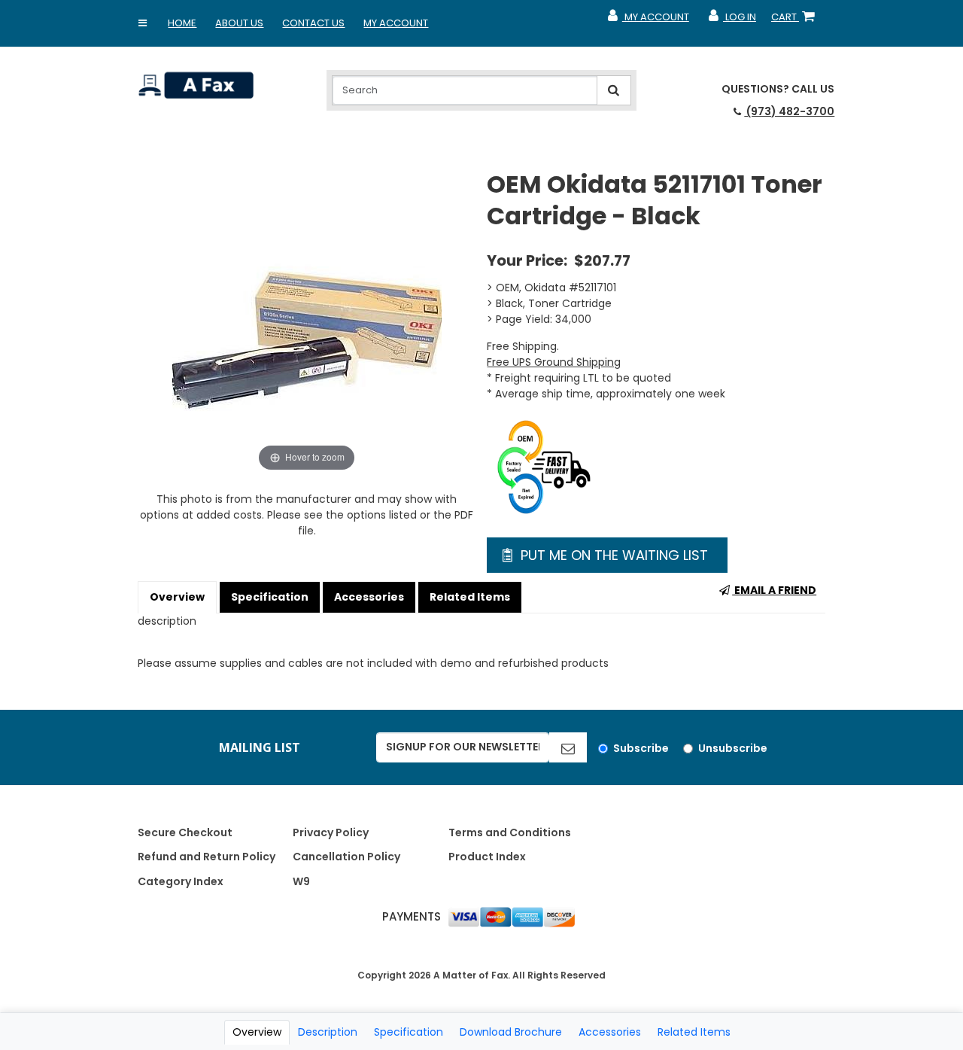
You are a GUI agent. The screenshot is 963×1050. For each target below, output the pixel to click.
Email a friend (774, 590)
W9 (301, 881)
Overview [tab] (256, 1031)
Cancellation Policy (346, 856)
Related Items (470, 596)
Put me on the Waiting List (612, 555)
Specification (269, 596)
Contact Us (313, 23)
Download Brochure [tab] (511, 1031)
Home (182, 23)
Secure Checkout (185, 832)
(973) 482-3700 (789, 111)
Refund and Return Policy (206, 856)
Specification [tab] (408, 1031)
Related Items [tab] (694, 1031)
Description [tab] (327, 1031)
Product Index (487, 856)
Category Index (180, 881)
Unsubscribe (732, 748)
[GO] (568, 747)
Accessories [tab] (610, 1031)
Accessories (369, 596)
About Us (239, 23)
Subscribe (641, 748)
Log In (731, 20)
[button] (142, 23)
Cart (796, 20)
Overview (177, 596)
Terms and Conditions (509, 832)
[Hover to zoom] (307, 321)
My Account (395, 23)
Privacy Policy (331, 832)
